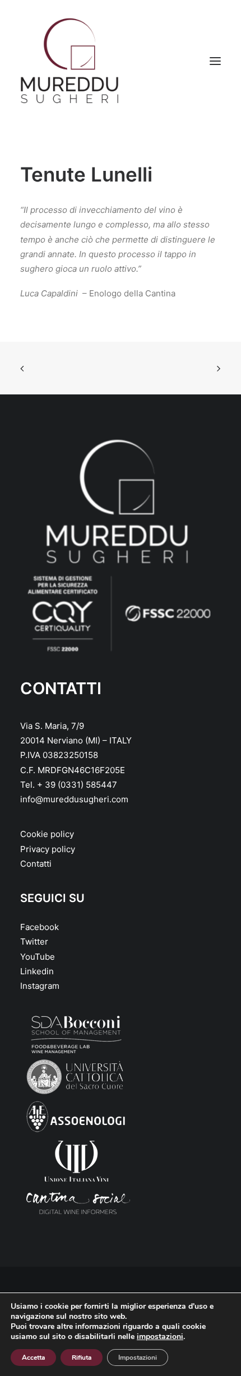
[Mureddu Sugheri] (69, 61)
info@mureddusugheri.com (74, 799)
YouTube (37, 956)
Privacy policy (47, 849)
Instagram (39, 985)
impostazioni (160, 1337)
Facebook (39, 927)
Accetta (33, 1357)
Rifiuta (81, 1357)
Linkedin (37, 971)
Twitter (34, 941)
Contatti (36, 863)
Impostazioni (137, 1357)
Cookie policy (47, 834)
